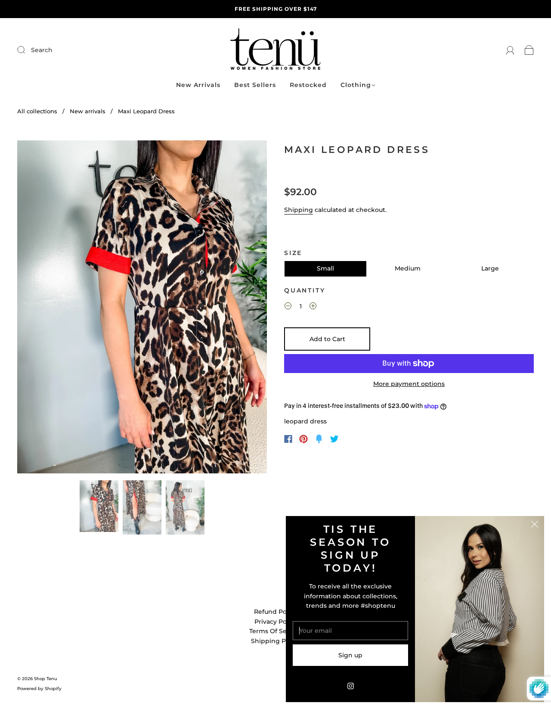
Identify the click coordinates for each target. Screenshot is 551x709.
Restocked (308, 85)
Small (325, 268)
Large (490, 268)
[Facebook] (288, 439)
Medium (408, 268)
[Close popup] (534, 525)
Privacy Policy (275, 621)
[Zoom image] (142, 308)
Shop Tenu (45, 678)
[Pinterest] (303, 439)
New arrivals (87, 111)
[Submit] (79, 50)
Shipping (298, 210)
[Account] (510, 50)
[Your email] (350, 630)
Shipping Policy (275, 641)
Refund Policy (275, 612)
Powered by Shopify (39, 688)
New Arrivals (198, 85)
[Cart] (529, 50)
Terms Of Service (275, 631)
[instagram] (350, 685)
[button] (42, 308)
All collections (37, 111)
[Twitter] (334, 439)
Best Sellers (255, 85)
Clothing (356, 85)
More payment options (409, 384)
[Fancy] (319, 439)
